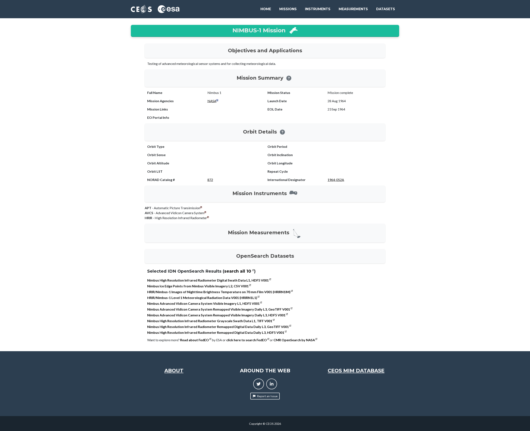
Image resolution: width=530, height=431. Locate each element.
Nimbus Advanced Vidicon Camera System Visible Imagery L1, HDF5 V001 (203, 303)
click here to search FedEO (246, 340)
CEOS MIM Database (356, 371)
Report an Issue (267, 396)
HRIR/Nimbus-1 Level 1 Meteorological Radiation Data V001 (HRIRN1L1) (202, 298)
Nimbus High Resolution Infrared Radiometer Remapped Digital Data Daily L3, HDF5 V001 (216, 332)
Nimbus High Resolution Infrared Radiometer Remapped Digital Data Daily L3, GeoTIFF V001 (218, 327)
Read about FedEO (195, 340)
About (173, 371)
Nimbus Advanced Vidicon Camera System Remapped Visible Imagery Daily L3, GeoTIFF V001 (219, 309)
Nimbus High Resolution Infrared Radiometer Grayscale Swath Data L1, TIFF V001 (210, 321)
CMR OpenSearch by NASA (294, 340)
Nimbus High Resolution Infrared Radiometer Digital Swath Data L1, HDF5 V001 (208, 280)
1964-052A (336, 180)
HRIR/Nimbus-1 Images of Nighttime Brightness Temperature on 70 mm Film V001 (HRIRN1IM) (219, 292)
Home (265, 9)
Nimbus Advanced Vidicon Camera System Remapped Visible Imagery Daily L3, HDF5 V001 (216, 315)
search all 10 (238, 271)
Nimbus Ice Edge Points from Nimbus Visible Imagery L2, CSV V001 (198, 286)
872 (210, 180)
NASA (211, 101)
